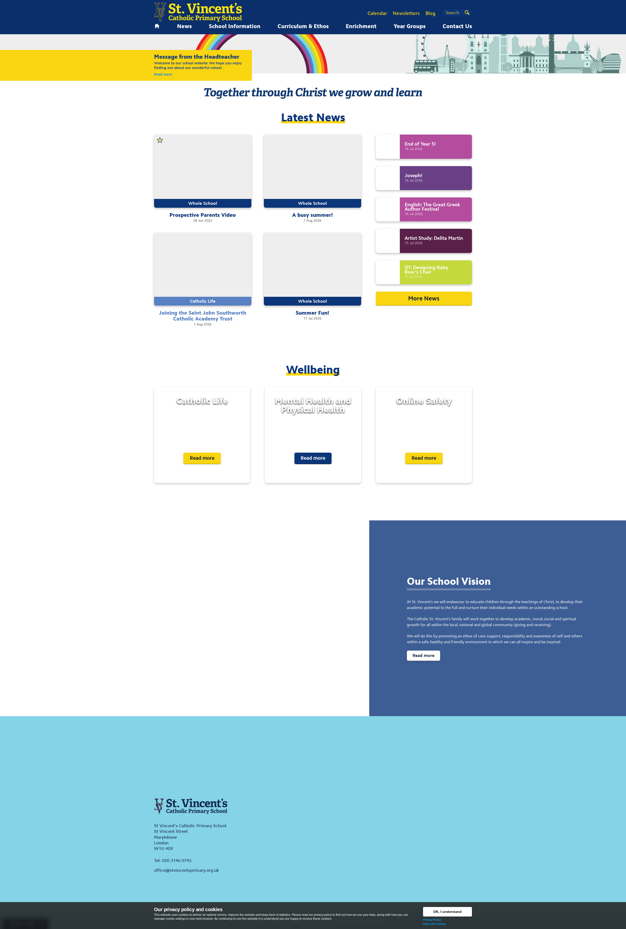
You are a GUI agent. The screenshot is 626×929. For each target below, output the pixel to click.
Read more (163, 74)
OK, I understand (447, 912)
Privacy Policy (432, 919)
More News (423, 298)
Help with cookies (434, 923)
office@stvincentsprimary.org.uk (186, 870)
